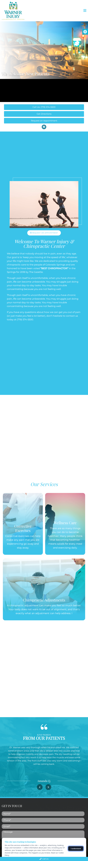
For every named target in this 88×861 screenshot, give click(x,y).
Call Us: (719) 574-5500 (44, 107)
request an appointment (45, 233)
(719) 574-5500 (25, 319)
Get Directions (44, 114)
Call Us (45, 859)
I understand (76, 848)
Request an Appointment (44, 120)
